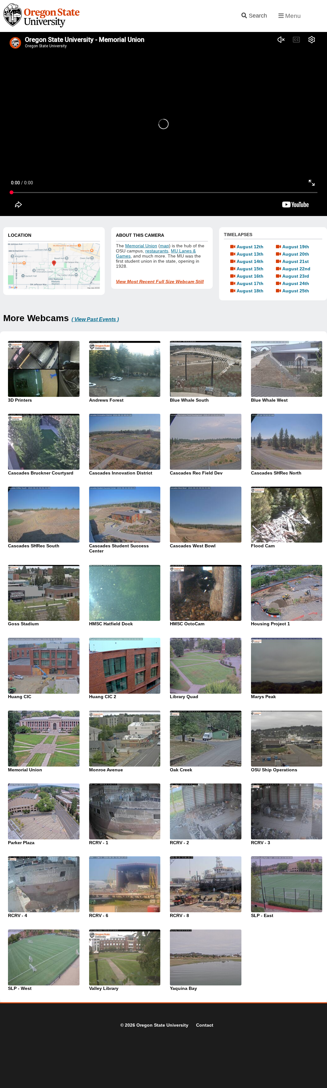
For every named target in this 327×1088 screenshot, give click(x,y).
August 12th (250, 246)
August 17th (250, 283)
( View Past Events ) (95, 319)
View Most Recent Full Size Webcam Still (160, 281)
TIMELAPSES (238, 234)
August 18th (250, 290)
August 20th (295, 254)
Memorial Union (141, 245)
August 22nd (296, 268)
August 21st (295, 261)
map (164, 245)
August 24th (295, 283)
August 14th (250, 261)
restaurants (156, 250)
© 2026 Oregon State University (154, 1025)
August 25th (295, 290)
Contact (204, 1025)
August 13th (250, 254)
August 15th (250, 268)
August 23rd (295, 276)
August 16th (250, 276)
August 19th (295, 246)
